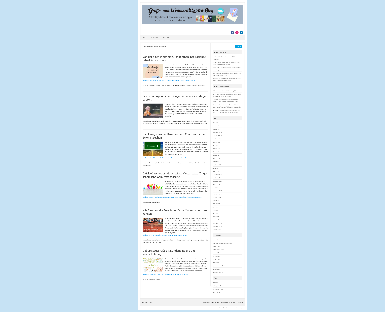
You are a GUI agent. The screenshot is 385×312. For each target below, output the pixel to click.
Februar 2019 (216, 155)
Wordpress (241, 308)
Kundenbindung (187, 240)
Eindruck (155, 123)
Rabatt (202, 240)
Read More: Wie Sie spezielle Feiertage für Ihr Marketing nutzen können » (165, 235)
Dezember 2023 (217, 132)
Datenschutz (154, 37)
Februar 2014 (216, 220)
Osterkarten (216, 259)
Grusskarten (185, 85)
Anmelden (215, 282)
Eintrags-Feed (217, 285)
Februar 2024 (216, 129)
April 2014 (215, 213)
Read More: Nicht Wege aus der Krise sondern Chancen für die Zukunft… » (166, 158)
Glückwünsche (217, 105)
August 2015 (216, 184)
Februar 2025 (216, 126)
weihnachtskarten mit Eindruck (195, 123)
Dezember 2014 (217, 190)
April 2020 (215, 145)
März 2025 (216, 122)
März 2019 (216, 152)
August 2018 (216, 158)
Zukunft (148, 165)
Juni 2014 (215, 210)
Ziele (159, 242)
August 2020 (216, 142)
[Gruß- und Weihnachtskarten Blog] (192, 24)
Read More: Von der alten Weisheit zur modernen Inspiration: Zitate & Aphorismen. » (169, 80)
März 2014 (216, 216)
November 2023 (217, 135)
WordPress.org (217, 292)
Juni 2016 (215, 168)
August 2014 (216, 203)
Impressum (166, 37)
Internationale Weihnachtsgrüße (227, 91)
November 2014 (217, 194)
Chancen (200, 162)
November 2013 (217, 226)
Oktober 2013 (217, 229)
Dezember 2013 (217, 223)
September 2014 (217, 200)
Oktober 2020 (217, 139)
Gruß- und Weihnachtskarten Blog (171, 85)
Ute (214, 94)
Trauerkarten (216, 269)
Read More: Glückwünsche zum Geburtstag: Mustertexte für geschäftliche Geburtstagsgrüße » (172, 197)
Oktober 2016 (217, 165)
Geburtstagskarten (154, 85)
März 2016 (216, 171)
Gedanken (162, 123)
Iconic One (222, 308)
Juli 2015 (215, 187)
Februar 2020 (216, 148)
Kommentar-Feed (218, 289)
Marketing (196, 240)
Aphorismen (201, 85)
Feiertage (178, 240)
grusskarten (181, 123)
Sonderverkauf (147, 242)
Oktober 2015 (217, 177)
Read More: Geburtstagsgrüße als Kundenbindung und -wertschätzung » (165, 274)
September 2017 (217, 161)
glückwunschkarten (171, 123)
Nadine (215, 99)
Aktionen (172, 240)
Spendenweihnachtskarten (220, 265)
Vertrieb (155, 242)
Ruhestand (216, 262)
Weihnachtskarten (194, 121)
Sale (206, 240)
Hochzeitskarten (217, 253)
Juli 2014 (215, 207)
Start (144, 37)
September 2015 (217, 181)
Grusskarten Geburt (218, 249)
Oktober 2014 (217, 197)
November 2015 (217, 174)
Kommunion (216, 256)
